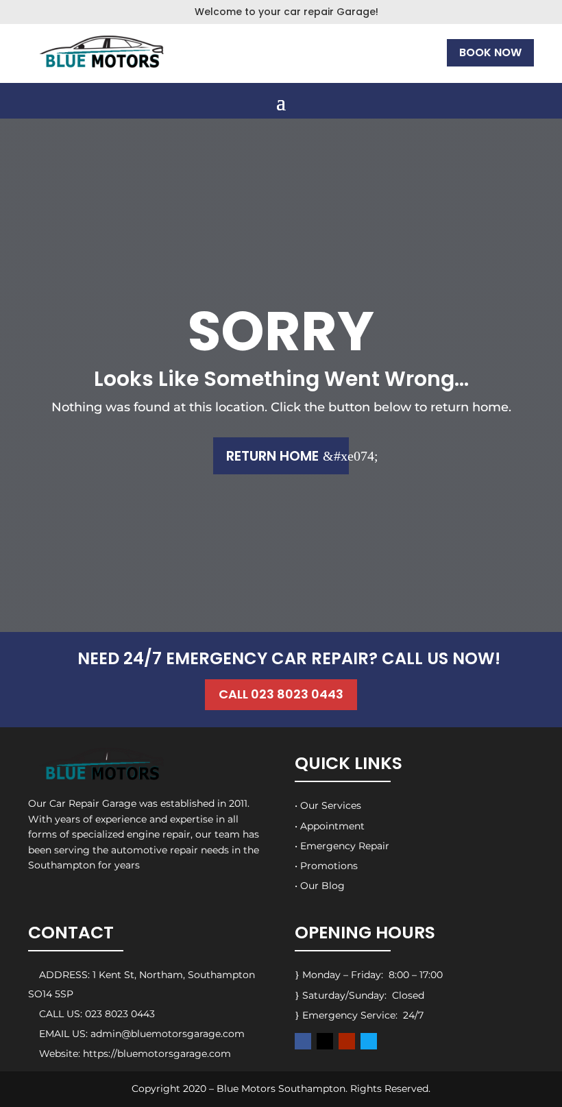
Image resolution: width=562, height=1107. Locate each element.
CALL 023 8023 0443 (281, 694)
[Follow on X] (325, 1041)
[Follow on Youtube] (347, 1041)
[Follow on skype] (369, 1041)
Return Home (272, 455)
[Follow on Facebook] (303, 1041)
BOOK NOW (490, 52)
